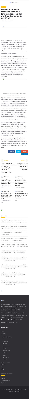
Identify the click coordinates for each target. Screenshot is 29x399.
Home (2, 331)
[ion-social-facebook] (13, 395)
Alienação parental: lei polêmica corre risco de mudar (21, 195)
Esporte (5, 343)
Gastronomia (6, 346)
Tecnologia (6, 357)
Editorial (3, 378)
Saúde (4, 355)
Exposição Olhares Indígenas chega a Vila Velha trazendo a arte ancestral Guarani (21, 182)
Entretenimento (5, 362)
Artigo (2, 369)
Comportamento (7, 337)
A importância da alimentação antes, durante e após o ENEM (6, 196)
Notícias (3, 333)
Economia (5, 341)
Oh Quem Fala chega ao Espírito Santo (11, 232)
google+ (25, 151)
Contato (3, 383)
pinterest (25, 154)
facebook (12, 151)
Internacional (6, 350)
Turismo (5, 360)
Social (2, 366)
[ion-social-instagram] (16, 395)
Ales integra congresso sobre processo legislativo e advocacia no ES (7, 181)
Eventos (3, 364)
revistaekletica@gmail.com (12, 322)
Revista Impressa (5, 380)
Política (5, 353)
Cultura (5, 339)
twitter (18, 151)
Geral (3, 7)
